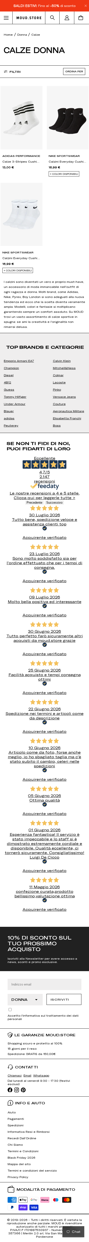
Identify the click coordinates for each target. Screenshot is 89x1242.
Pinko (57, 389)
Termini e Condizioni (23, 1151)
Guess (9, 389)
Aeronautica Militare (68, 411)
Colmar (58, 375)
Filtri (15, 71)
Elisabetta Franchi (67, 418)
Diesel (9, 375)
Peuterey (11, 425)
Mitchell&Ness (64, 368)
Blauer (9, 411)
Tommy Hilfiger (15, 396)
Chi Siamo (15, 1144)
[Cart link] (81, 17)
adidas (9, 418)
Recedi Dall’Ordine (22, 1138)
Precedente (34, 502)
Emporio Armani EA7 (19, 360)
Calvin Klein (62, 360)
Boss (57, 425)
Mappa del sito (19, 1164)
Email (27, 1075)
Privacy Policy (18, 1177)
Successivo (54, 502)
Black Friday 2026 (21, 1157)
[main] (44, 475)
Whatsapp (41, 1075)
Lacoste (59, 382)
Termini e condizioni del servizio (32, 1170)
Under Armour (14, 403)
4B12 (7, 382)
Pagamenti (16, 1118)
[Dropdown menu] (6, 17)
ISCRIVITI (60, 999)
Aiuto (12, 1112)
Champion (11, 368)
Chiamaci (15, 1075)
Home (8, 34)
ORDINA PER (74, 71)
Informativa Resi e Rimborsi (29, 1131)
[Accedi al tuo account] (67, 17)
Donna (22, 34)
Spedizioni (15, 1125)
